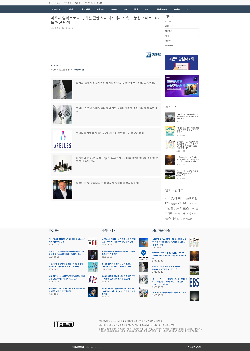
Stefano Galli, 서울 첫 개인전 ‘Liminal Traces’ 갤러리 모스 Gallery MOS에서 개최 (187, 159)
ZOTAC (183, 203)
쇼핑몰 (99, 3)
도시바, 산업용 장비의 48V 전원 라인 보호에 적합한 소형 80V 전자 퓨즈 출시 (117, 109)
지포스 (184, 208)
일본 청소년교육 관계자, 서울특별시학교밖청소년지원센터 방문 (187, 116)
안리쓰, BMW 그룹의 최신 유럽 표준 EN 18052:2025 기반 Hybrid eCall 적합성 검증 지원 (118, 291)
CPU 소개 (67, 3)
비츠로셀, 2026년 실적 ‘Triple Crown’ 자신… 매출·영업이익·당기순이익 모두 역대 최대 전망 (117, 159)
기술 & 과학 (85, 9)
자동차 (147, 9)
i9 (190, 198)
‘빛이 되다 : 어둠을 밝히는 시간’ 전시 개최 (169, 292)
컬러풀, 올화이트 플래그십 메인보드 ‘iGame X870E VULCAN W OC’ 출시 (116, 83)
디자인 (189, 9)
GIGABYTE (193, 203)
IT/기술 (168, 21)
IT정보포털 (79, 347)
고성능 (179, 219)
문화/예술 (169, 45)
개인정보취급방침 (193, 347)
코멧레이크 (176, 198)
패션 (125, 9)
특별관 (77, 3)
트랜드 (177, 9)
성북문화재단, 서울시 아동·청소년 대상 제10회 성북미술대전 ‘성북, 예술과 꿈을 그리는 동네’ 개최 (187, 144)
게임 (71, 9)
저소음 (169, 208)
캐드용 (189, 218)
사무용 (194, 213)
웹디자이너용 (185, 213)
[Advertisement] (98, 41)
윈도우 (176, 209)
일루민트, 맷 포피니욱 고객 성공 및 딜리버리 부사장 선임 (107, 183)
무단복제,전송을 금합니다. (62, 69)
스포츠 (114, 9)
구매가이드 (88, 3)
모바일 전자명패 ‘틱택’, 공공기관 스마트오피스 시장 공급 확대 (110, 133)
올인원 (170, 218)
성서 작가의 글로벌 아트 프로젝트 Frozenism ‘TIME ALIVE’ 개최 (187, 173)
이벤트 (57, 3)
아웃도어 (100, 9)
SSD (191, 209)
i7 (166, 198)
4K (184, 218)
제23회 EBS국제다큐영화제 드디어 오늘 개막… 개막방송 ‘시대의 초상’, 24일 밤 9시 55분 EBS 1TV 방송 (169, 281)
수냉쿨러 (173, 203)
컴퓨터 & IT (57, 9)
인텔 (187, 198)
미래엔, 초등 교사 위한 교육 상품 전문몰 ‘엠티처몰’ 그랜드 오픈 (187, 130)
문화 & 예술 (162, 9)
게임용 (175, 213)
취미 (136, 9)
